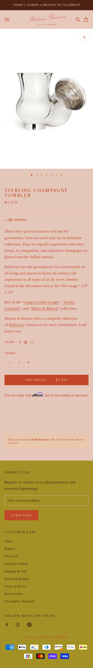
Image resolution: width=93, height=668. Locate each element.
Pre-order (50, 379)
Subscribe (21, 515)
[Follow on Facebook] (7, 624)
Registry (10, 548)
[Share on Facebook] (20, 342)
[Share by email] (32, 342)
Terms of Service (15, 586)
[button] (77, 19)
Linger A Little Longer (41, 302)
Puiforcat (16, 325)
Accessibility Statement (19, 601)
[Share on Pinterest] (25, 342)
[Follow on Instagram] (17, 624)
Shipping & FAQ (15, 571)
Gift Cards (11, 556)
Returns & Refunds (17, 579)
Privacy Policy (14, 594)
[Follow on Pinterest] (29, 624)
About (8, 541)
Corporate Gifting (16, 563)
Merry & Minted (44, 308)
